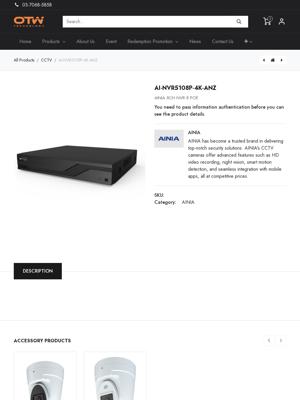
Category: (165, 202)
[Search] (239, 22)
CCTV (46, 60)
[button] (248, 41)
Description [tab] (38, 271)
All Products (24, 60)
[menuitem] (25, 41)
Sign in (281, 21)
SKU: (159, 195)
